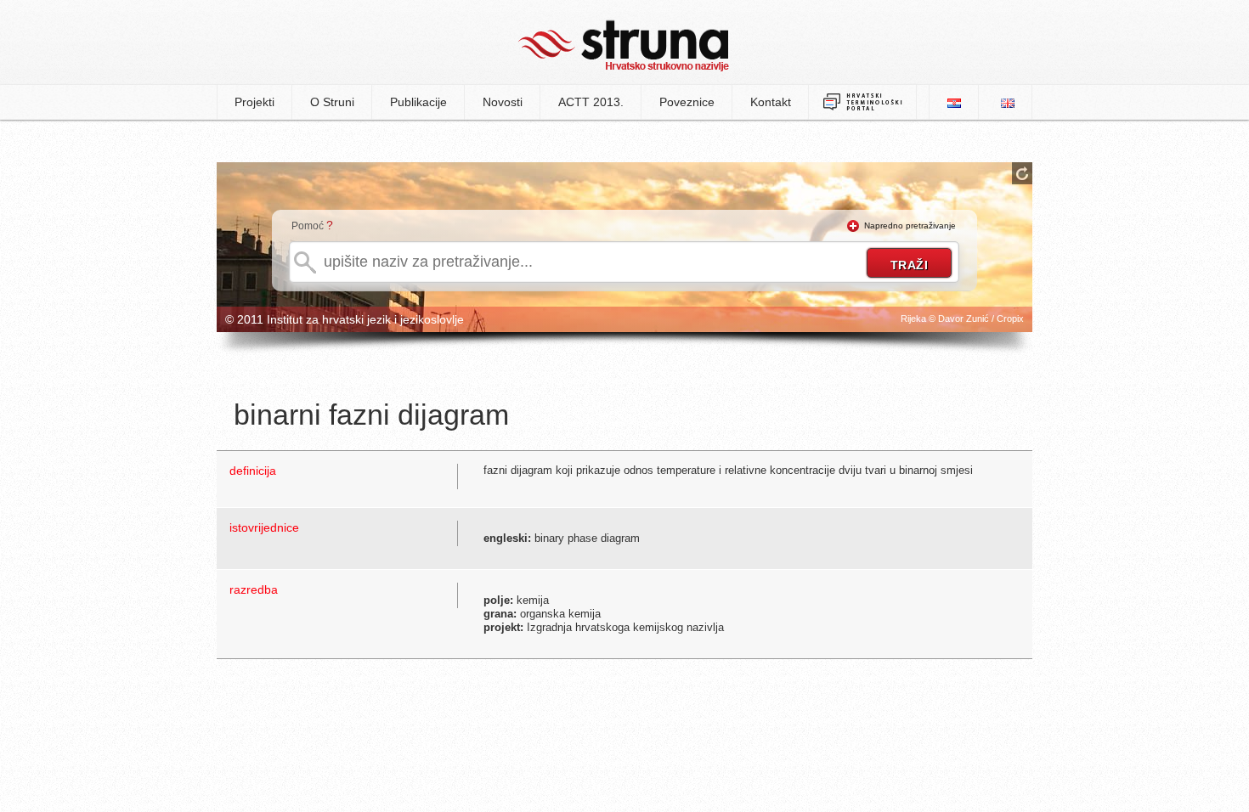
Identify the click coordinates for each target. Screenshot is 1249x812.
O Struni (332, 102)
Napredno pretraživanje (910, 225)
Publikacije (418, 102)
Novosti (503, 102)
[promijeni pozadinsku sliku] (1022, 173)
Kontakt (770, 102)
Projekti (254, 102)
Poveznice (687, 102)
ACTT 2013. (591, 102)
